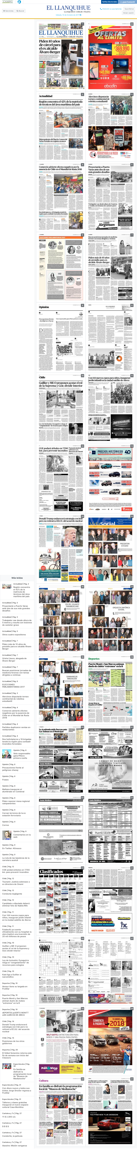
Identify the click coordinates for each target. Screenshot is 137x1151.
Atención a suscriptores (112, 9)
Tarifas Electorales (109, 2)
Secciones (9, 11)
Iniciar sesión (128, 13)
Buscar (21, 11)
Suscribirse (129, 9)
